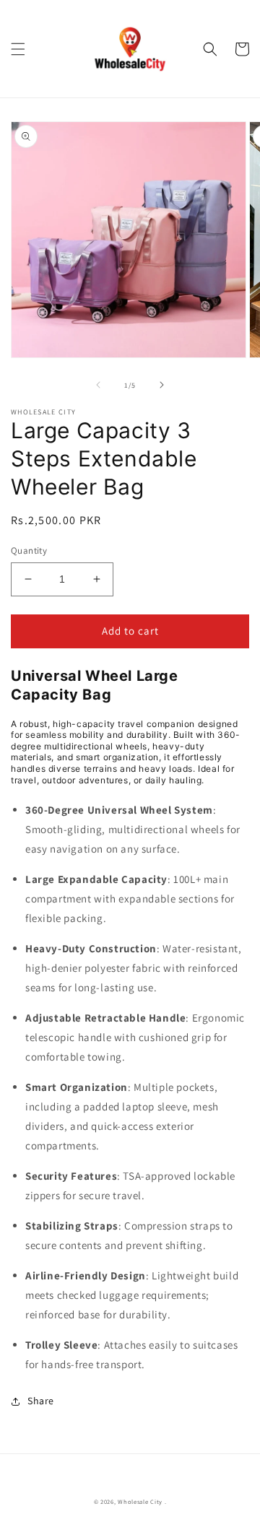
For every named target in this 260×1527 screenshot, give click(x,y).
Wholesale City (140, 1501)
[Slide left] (98, 385)
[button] (18, 49)
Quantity (29, 550)
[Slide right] (162, 385)
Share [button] (40, 1400)
